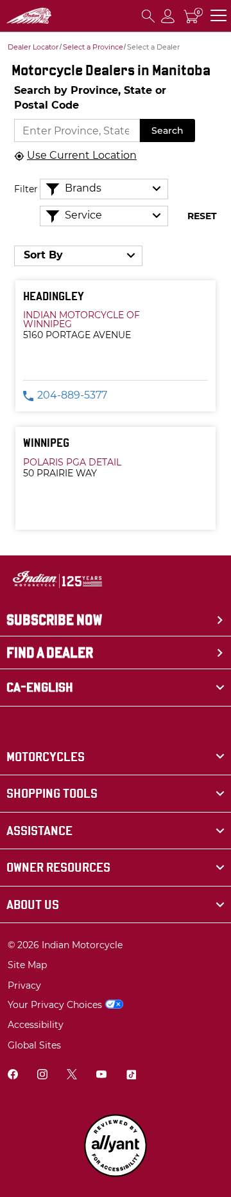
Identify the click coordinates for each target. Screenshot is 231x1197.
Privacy (24, 985)
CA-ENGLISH (39, 687)
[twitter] (72, 1076)
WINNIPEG (46, 442)
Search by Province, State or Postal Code (90, 97)
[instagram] (42, 1076)
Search (167, 130)
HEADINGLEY (53, 296)
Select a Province (93, 46)
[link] (115, 757)
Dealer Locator (33, 46)
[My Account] (168, 16)
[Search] (148, 16)
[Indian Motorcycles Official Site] (28, 16)
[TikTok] (131, 1076)
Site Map (27, 965)
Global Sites (34, 1045)
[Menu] (218, 16)
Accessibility (36, 1024)
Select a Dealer (153, 46)
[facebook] (13, 1076)
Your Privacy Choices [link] (55, 1005)
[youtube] (101, 1076)
